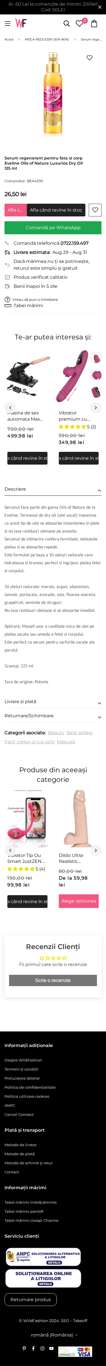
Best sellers (79, 732)
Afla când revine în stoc (17, 210)
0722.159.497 (74, 243)
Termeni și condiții (21, 1069)
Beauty (56, 732)
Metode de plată (20, 1154)
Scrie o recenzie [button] (53, 980)
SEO (65, 1320)
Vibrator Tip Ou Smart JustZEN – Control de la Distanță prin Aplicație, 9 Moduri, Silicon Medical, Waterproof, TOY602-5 (26, 859)
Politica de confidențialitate (30, 1087)
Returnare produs (30, 1299)
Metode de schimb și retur (29, 1163)
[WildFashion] (21, 23)
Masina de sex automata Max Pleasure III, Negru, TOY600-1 (26, 416)
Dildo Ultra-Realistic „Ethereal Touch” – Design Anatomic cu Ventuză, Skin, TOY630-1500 (77, 859)
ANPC (10, 1105)
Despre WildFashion (23, 1060)
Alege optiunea (78, 901)
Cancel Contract (19, 1114)
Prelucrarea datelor (22, 1078)
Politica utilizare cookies (27, 1096)
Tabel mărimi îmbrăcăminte (31, 1202)
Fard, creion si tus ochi (30, 741)
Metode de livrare (20, 1144)
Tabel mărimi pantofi (24, 1211)
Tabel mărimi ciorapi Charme (32, 1220)
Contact (12, 1172)
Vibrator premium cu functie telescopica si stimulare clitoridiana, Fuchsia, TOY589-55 (78, 416)
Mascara (66, 741)
